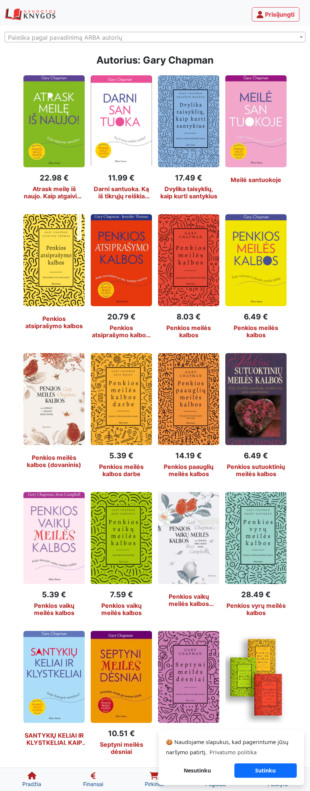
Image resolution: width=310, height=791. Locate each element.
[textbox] (155, 37)
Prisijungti (279, 14)
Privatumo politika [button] (233, 752)
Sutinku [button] (265, 770)
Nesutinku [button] (197, 770)
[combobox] (155, 37)
